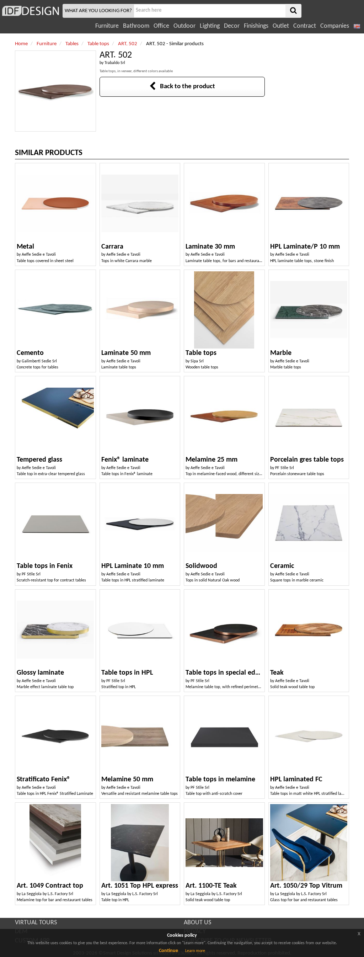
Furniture (107, 26)
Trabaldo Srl (115, 63)
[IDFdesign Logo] (30, 11)
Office (161, 26)
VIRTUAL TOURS (36, 922)
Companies (334, 26)
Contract (304, 26)
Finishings (256, 26)
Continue (168, 950)
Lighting (210, 26)
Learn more (195, 951)
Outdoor (184, 26)
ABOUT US (197, 922)
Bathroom (136, 26)
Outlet (281, 26)
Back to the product (185, 86)
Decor (232, 26)
